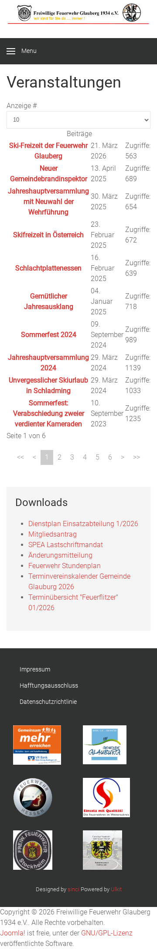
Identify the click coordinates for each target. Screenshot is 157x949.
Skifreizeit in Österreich (48, 235)
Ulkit (116, 889)
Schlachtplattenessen (48, 268)
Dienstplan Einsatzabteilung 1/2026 (83, 524)
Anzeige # (22, 106)
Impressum (35, 669)
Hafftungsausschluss (49, 685)
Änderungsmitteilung (60, 555)
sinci (73, 889)
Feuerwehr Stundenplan (64, 566)
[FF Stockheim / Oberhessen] (39, 850)
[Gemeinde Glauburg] (109, 745)
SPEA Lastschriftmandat (65, 545)
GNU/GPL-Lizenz (107, 933)
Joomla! (12, 933)
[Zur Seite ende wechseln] (136, 457)
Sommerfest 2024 (48, 334)
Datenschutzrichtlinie (48, 701)
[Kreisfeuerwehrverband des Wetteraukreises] (109, 797)
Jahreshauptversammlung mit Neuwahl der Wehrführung (48, 201)
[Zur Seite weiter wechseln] (122, 457)
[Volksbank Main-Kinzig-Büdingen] (39, 745)
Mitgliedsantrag (52, 534)
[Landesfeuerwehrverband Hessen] (39, 797)
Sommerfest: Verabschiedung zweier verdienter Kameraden (48, 413)
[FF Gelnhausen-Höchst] (109, 850)
